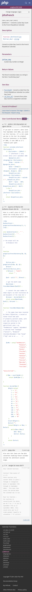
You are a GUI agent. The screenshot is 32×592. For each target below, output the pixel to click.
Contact (15, 585)
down (5, 124)
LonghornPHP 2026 (16, 7)
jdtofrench (6, 552)
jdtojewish (6, 556)
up (3, 124)
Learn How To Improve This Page (12, 110)
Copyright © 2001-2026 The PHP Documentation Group (13, 579)
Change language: (11, 12)
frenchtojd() (8, 90)
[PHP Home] (5, 3)
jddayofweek (6, 547)
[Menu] (29, 3)
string (16, 39)
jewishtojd (6, 562)
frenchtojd (6, 543)
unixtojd (5, 567)
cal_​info (5, 534)
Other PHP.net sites (9, 590)
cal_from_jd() (8, 96)
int (20, 37)
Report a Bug (15, 113)
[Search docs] (26, 3)
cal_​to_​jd (5, 536)
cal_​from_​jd (6, 532)
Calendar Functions (9, 527)
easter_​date (6, 539)
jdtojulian (6, 558)
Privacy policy (22, 590)
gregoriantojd (7, 545)
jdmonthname (7, 549)
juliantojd (6, 565)
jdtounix (5, 560)
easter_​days (6, 541)
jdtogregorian (7, 554)
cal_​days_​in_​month (8, 530)
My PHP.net (6, 585)
